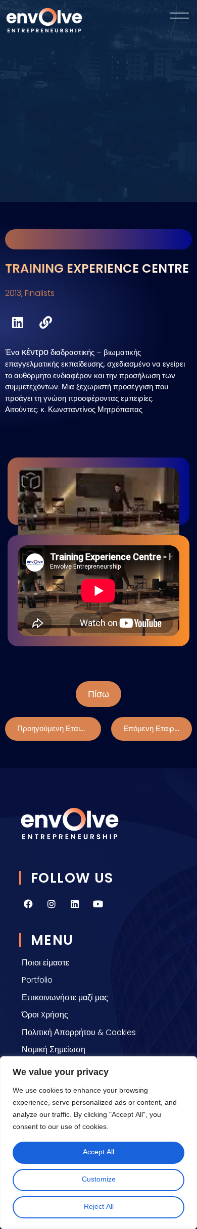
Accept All (98, 1152)
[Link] (45, 322)
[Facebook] (28, 904)
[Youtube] (98, 904)
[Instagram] (51, 904)
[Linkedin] (75, 904)
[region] (98, 1142)
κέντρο (35, 351)
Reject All (99, 1207)
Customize (99, 1180)
